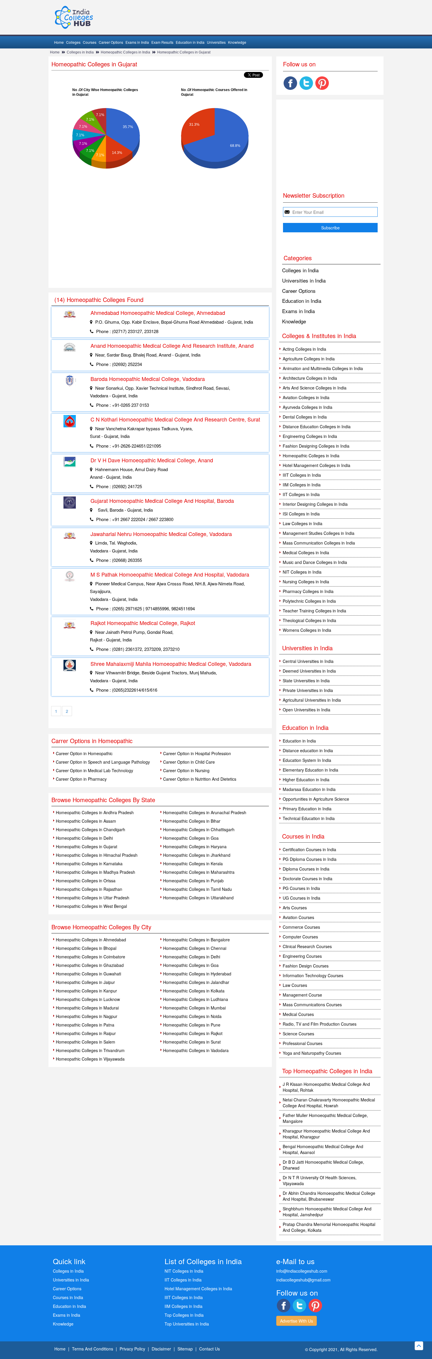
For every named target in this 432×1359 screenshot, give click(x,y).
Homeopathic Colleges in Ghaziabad (90, 965)
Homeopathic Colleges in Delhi (84, 838)
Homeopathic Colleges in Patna (85, 1025)
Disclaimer (161, 1349)
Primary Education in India (307, 809)
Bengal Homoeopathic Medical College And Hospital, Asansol (323, 1149)
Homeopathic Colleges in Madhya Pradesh (95, 872)
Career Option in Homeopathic (84, 753)
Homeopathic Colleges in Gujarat (183, 52)
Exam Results (162, 42)
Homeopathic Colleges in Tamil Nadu (197, 889)
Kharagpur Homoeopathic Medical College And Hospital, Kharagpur (326, 1134)
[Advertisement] (160, 244)
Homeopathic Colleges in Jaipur (85, 982)
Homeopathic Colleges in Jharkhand (196, 855)
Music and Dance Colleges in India (315, 562)
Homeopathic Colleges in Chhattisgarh (199, 829)
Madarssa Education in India (309, 789)
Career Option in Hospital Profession (197, 753)
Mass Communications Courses (312, 1004)
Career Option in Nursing (186, 770)
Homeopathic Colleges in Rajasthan (89, 889)
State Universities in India (306, 680)
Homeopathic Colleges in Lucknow (88, 999)
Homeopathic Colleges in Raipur (86, 1033)
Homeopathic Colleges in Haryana (195, 846)
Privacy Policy (132, 1349)
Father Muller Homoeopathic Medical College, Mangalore (325, 1118)
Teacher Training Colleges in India (314, 611)
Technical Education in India (309, 818)
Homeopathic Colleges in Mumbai (194, 1008)
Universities (216, 42)
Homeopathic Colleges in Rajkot (192, 1033)
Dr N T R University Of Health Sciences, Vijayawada (319, 1180)
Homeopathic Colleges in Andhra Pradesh (95, 812)
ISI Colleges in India (301, 514)
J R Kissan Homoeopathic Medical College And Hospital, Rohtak (326, 1087)
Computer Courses (300, 937)
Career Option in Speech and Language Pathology (103, 762)
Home (59, 42)
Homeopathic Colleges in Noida (192, 1016)
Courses (89, 42)
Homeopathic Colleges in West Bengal (91, 906)
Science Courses (298, 1034)
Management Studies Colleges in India (318, 533)
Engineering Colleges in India (310, 436)
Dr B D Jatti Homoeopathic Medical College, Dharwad (323, 1165)
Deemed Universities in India (309, 671)
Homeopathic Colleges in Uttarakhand (198, 898)
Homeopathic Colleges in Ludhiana (195, 999)
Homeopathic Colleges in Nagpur (86, 1016)
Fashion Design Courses (306, 966)
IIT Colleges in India (301, 494)
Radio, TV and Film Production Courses (319, 1024)
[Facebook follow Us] (290, 83)
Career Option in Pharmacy (81, 779)
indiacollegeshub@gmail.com (303, 1280)
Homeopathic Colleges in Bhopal (86, 948)
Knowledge (237, 42)
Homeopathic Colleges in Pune (191, 1025)
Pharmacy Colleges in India (308, 591)
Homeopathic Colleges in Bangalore (196, 940)
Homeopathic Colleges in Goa (191, 838)
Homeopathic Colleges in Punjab (193, 880)
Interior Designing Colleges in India (315, 504)
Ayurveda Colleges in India (307, 407)
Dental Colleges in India (305, 417)
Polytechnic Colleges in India (309, 601)
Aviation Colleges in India (306, 397)
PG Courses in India (301, 888)
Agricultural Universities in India (312, 700)
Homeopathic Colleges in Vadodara (196, 1050)
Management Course (302, 995)
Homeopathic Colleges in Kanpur (86, 991)
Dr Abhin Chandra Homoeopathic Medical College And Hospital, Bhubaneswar (329, 1196)
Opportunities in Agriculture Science (316, 799)
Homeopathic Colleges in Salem (85, 1042)
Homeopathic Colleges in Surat (192, 1042)
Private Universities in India (308, 690)
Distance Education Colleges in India (317, 426)
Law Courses (295, 985)
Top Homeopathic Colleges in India (327, 1070)
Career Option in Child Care (189, 762)
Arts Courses (295, 908)
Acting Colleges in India (304, 349)
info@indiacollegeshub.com (301, 1271)
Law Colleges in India (302, 523)
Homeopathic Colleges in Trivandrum (90, 1050)
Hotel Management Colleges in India (316, 465)
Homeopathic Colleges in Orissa (85, 880)
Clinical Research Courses (307, 946)
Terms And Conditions (92, 1349)
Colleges (73, 42)
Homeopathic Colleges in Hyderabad (197, 974)
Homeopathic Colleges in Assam (86, 821)
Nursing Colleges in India (306, 581)
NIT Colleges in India (302, 572)
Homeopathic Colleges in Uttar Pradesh (92, 898)
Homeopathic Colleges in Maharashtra (199, 872)
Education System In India (307, 760)
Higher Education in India (306, 779)
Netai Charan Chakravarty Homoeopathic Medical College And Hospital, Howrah (329, 1102)
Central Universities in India (308, 661)
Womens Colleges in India (307, 630)
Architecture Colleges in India (310, 378)
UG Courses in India (301, 898)
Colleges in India (80, 52)
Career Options (111, 42)
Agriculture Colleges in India (309, 359)
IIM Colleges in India (302, 485)
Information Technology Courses (313, 975)
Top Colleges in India (184, 1315)
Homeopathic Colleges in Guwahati (88, 974)
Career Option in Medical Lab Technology (94, 770)
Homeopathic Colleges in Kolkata (194, 991)
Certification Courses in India (309, 849)
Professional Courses (302, 1043)
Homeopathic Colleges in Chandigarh (90, 829)
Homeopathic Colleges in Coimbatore (90, 957)
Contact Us (209, 1349)
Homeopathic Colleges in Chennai (194, 948)
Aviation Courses (298, 917)
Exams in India (137, 42)
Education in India (190, 42)
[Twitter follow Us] (306, 83)
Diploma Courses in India (306, 869)
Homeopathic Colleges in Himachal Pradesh (97, 855)
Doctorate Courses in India (307, 878)
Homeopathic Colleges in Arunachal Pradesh (204, 812)
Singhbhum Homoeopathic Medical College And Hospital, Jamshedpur (327, 1211)
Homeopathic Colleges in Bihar (191, 821)
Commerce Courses (301, 927)
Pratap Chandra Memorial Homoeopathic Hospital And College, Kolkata (329, 1227)
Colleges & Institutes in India (319, 335)
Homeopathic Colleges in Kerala (193, 863)
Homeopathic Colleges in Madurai (87, 1008)
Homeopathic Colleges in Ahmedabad (91, 940)
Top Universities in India (187, 1324)
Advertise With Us (296, 1321)
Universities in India (304, 280)
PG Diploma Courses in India (309, 859)
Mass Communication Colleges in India (319, 543)
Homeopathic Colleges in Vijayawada (90, 1059)
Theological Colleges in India (309, 620)
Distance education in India (308, 750)
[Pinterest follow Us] (322, 83)
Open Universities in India (306, 710)
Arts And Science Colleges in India (314, 388)
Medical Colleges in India (306, 552)
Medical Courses (298, 1014)
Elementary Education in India (310, 770)
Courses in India (68, 1297)
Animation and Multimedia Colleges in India (323, 368)
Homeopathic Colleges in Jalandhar (196, 982)
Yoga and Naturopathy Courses (312, 1053)
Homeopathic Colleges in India (125, 52)
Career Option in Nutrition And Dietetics (199, 779)
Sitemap (185, 1349)
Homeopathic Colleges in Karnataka (89, 863)
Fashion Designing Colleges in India (316, 446)
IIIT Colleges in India (302, 475)
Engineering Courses (302, 956)
